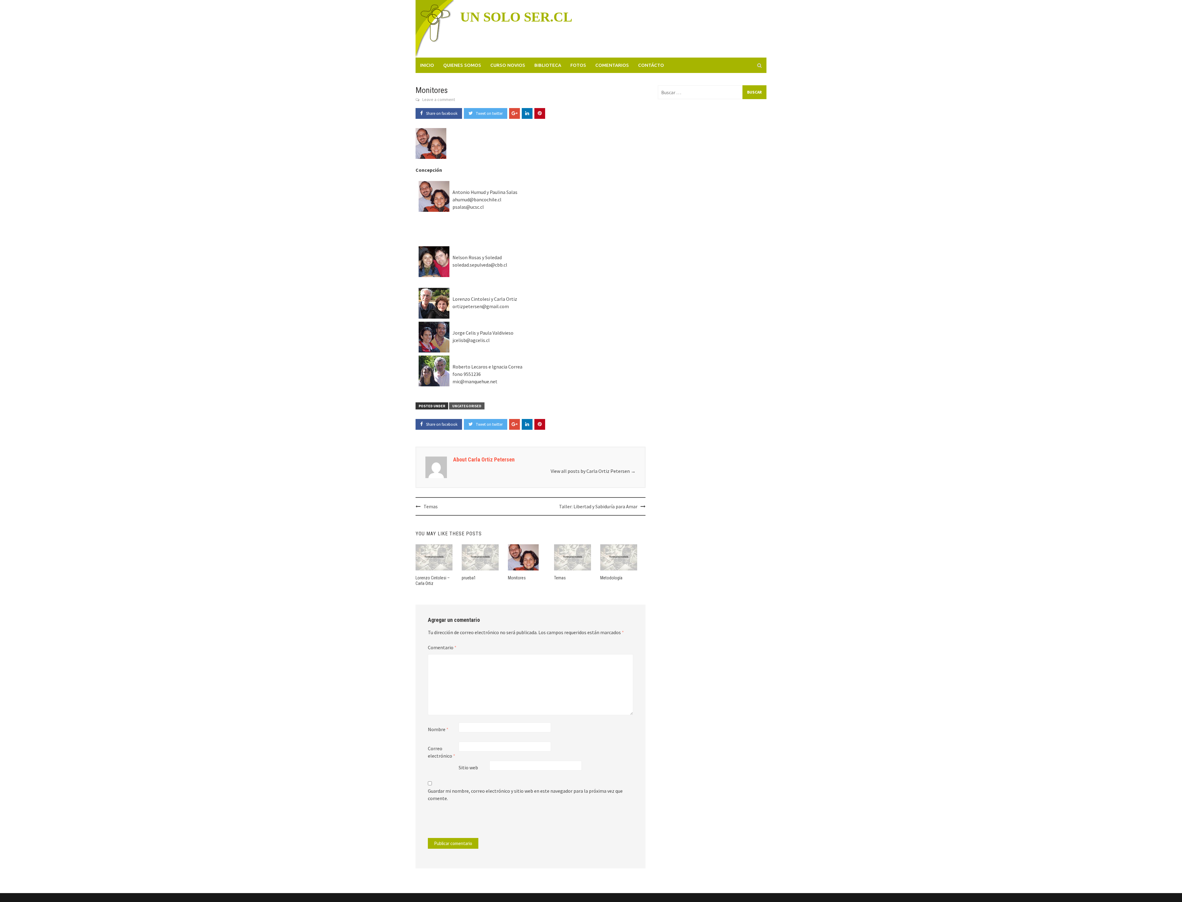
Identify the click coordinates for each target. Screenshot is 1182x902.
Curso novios (507, 65)
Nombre (438, 729)
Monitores (517, 577)
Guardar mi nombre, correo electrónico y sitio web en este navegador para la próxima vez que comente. (525, 794)
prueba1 (469, 577)
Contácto (651, 65)
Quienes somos (462, 65)
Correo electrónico (441, 752)
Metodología (611, 577)
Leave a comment (438, 99)
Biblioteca (547, 65)
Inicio (427, 65)
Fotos (578, 65)
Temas (431, 506)
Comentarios (612, 65)
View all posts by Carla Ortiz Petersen (593, 471)
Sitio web (468, 767)
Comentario (442, 647)
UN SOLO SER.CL (516, 17)
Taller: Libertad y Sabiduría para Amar (598, 506)
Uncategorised (466, 406)
